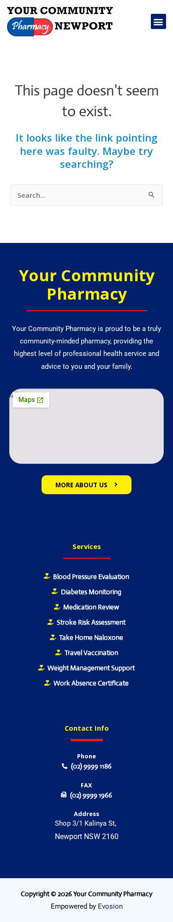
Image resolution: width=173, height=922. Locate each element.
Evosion (110, 906)
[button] (158, 21)
